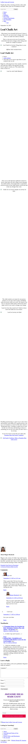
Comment (4, 668)
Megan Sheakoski (14, 595)
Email (3, 683)
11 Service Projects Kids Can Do (9, 566)
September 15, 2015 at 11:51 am (11, 578)
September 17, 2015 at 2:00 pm (11, 614)
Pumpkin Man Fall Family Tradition (13, 435)
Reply (5, 590)
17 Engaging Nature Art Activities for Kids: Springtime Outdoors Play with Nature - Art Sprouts (13, 628)
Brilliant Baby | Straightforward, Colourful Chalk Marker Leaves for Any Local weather (14, 639)
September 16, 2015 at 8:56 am (14, 598)
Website (3, 686)
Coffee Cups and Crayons (7, 2)
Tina (8, 575)
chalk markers (7, 58)
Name (3, 680)
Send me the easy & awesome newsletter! (14, 716)
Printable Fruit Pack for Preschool (9, 565)
